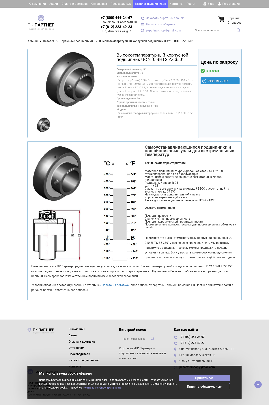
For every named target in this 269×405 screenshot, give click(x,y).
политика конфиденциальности (102, 387)
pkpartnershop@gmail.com (163, 30)
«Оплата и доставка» (114, 285)
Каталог (48, 41)
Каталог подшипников (150, 3)
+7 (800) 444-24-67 (116, 17)
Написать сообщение (160, 24)
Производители (121, 3)
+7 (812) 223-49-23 (116, 27)
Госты (191, 3)
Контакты (176, 3)
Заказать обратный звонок (165, 18)
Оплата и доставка (74, 3)
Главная (32, 41)
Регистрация (231, 3)
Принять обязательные (204, 386)
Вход (211, 3)
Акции (53, 3)
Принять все (204, 378)
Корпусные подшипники (77, 41)
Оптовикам (99, 3)
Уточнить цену (218, 81)
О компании (37, 3)
